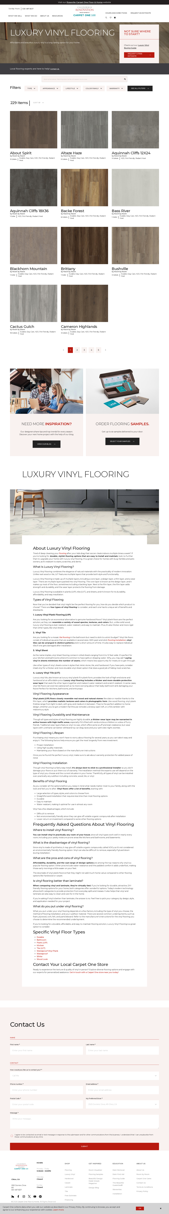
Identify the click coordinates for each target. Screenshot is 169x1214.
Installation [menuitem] (117, 1194)
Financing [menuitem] (69, 1200)
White (39, 956)
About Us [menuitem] (140, 1170)
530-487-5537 (27, 9)
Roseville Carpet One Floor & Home (85, 2)
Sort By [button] (36, 103)
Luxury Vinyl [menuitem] (70, 1174)
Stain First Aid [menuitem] (118, 1174)
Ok (140, 1208)
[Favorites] (110, 18)
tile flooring (64, 637)
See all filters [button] (138, 88)
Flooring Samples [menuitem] (96, 1174)
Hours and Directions (116, 13)
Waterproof (42, 954)
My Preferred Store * (94, 1098)
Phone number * (16, 1084)
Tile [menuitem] (66, 1191)
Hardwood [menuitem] (69, 1179)
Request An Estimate (141, 13)
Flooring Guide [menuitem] (119, 1179)
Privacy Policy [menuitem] (142, 1191)
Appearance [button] (49, 88)
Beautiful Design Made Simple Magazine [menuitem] (96, 1181)
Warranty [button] (114, 88)
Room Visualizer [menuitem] (95, 1170)
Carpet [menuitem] (67, 1183)
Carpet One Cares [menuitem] (143, 1179)
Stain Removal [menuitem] (119, 1170)
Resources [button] (57, 16)
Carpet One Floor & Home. (28, 1202)
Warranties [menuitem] (117, 1189)
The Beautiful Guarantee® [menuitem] (118, 1184)
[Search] (125, 79)
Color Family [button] (92, 88)
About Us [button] (44, 16)
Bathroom (41, 940)
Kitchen (40, 945)
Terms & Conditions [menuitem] (144, 1187)
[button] (106, 18)
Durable (40, 937)
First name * (15, 1044)
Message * (14, 1113)
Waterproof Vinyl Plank (47, 951)
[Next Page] (105, 350)
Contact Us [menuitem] (141, 1183)
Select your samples (120, 441)
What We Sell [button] (15, 16)
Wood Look (42, 959)
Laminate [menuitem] (69, 1187)
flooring (62, 553)
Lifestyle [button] (70, 88)
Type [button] (29, 88)
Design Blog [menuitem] (94, 1188)
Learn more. (58, 1210)
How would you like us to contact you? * (26, 1070)
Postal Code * (15, 1098)
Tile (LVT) (41, 948)
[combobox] (82, 79)
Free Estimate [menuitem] (70, 1196)
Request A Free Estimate (135, 55)
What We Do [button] (31, 16)
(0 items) (115, 17)
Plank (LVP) (42, 943)
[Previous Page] (63, 350)
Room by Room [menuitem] (142, 1174)
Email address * (92, 1084)
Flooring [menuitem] (68, 1170)
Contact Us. (54, 69)
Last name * (90, 1044)
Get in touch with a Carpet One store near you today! (94, 972)
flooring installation (117, 640)
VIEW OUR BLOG (44, 444)
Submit (84, 1146)
